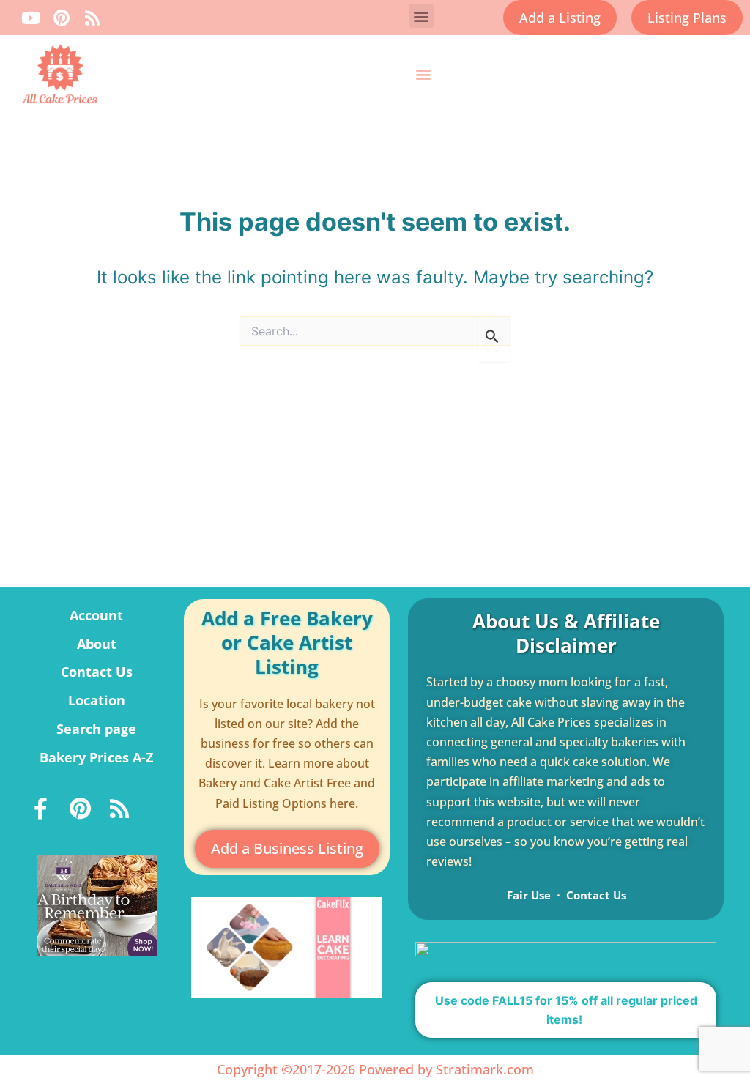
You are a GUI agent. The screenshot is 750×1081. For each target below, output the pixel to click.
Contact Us (97, 671)
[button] (421, 16)
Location (96, 700)
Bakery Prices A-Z (96, 757)
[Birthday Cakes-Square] (97, 904)
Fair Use (529, 895)
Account (96, 615)
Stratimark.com (485, 1069)
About (96, 644)
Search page (96, 729)
